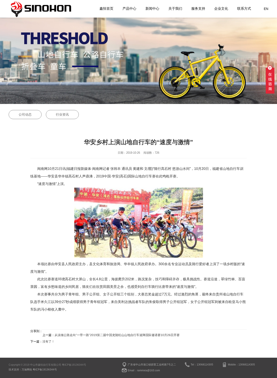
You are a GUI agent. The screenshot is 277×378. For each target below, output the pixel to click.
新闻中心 (152, 8)
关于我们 (175, 8)
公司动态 (25, 114)
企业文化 (221, 8)
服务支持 (198, 8)
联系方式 (244, 8)
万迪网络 (27, 369)
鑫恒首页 (106, 8)
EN (266, 9)
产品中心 (129, 8)
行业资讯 (62, 114)
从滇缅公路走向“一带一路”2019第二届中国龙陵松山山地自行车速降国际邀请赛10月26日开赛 (117, 335)
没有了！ (48, 341)
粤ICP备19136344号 (74, 364)
